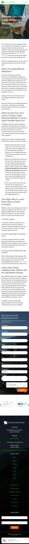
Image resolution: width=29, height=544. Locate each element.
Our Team (14, 464)
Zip (2, 363)
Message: (4, 375)
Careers (14, 467)
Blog (14, 474)
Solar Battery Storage (14, 492)
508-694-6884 (14, 438)
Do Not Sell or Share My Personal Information (14, 450)
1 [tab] (11, 412)
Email (2, 338)
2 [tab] (13, 412)
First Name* (4, 325)
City (2, 357)
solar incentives (23, 261)
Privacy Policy (15, 535)
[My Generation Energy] (8, 2)
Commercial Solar (14, 488)
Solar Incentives (14, 495)
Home (14, 457)
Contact (14, 478)
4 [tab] (17, 412)
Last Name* (4, 331)
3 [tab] (15, 412)
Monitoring (15, 506)
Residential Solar (14, 485)
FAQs (14, 471)
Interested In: (5, 369)
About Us (14, 460)
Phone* (3, 344)
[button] (24, 2)
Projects (14, 499)
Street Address (5, 350)
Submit (14, 527)
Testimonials (14, 502)
